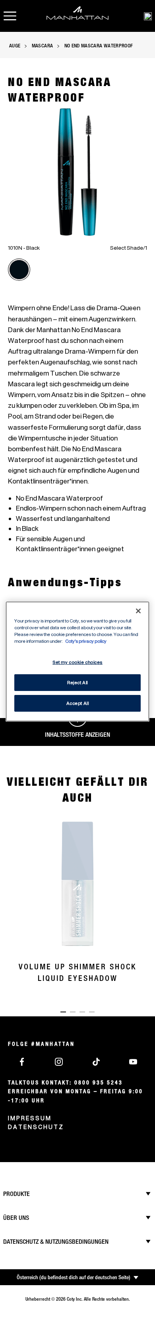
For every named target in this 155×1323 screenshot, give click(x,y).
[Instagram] (59, 1061)
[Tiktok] (96, 1061)
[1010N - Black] (19, 270)
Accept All (77, 703)
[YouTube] (133, 1061)
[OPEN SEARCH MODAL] (148, 16)
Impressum (30, 1118)
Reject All (77, 682)
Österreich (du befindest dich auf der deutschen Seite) (73, 1277)
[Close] (138, 611)
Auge (14, 45)
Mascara (42, 45)
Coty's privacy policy (86, 641)
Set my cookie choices (77, 662)
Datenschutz (36, 1126)
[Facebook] (22, 1061)
